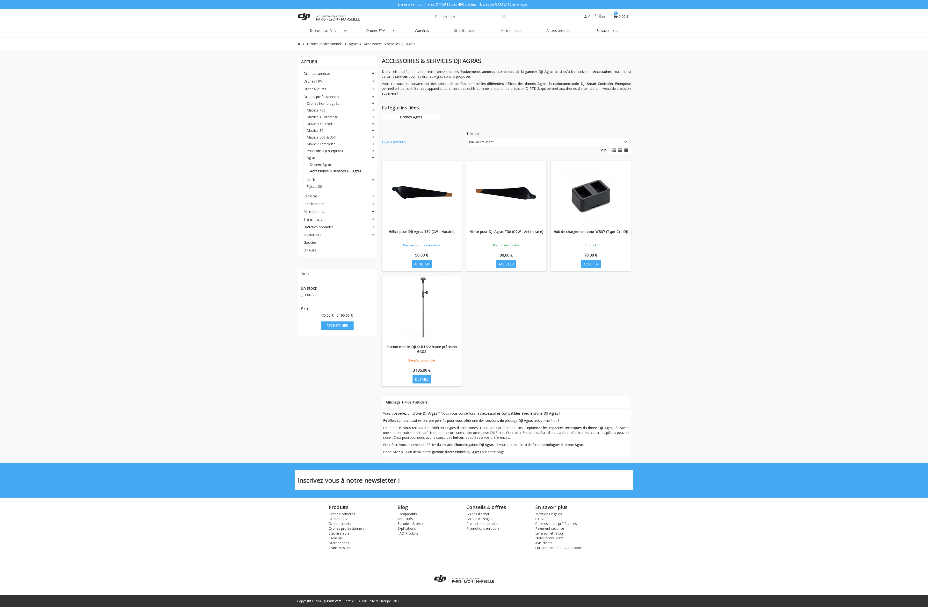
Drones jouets (340, 523)
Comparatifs (407, 514)
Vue (604, 150)
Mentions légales (548, 514)
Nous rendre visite (549, 538)
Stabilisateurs (339, 533)
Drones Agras (411, 117)
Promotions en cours (483, 528)
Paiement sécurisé (549, 528)
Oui (310, 294)
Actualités (405, 518)
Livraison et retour (549, 533)
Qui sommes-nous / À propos (558, 547)
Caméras (336, 538)
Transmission (339, 547)
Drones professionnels (346, 528)
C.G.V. (539, 518)
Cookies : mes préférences (556, 523)
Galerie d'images (479, 518)
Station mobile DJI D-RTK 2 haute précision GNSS (422, 349)
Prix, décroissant (481, 142)
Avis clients (543, 543)
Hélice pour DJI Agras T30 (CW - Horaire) (422, 231)
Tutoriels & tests (411, 523)
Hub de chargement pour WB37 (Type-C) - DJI (591, 231)
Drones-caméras (342, 514)
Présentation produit (482, 523)
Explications (407, 528)
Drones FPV (338, 518)
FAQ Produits (408, 533)
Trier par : (473, 133)
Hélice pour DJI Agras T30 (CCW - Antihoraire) (506, 231)
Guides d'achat (477, 514)
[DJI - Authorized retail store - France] (328, 16)
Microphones (339, 543)
